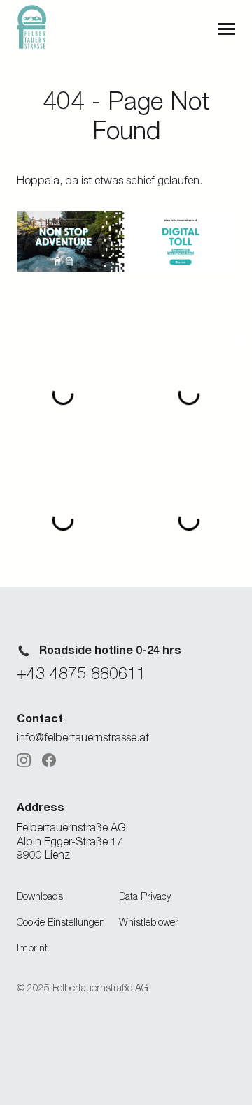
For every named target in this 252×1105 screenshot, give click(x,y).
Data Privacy (145, 896)
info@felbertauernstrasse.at (83, 737)
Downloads (40, 896)
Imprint (32, 948)
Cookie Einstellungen (61, 922)
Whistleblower (148, 922)
